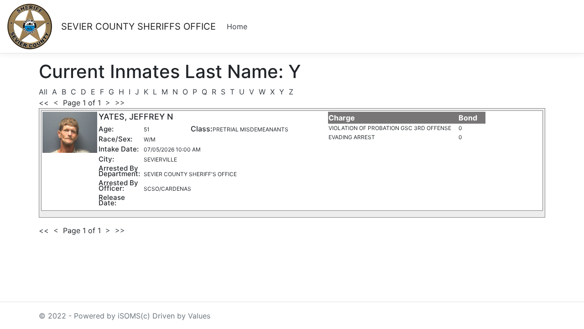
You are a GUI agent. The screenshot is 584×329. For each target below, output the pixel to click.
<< (44, 102)
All (44, 91)
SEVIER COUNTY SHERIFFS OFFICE (138, 26)
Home (237, 26)
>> (119, 102)
